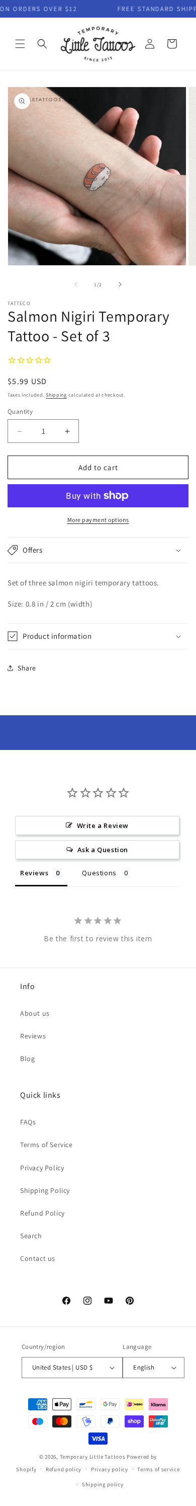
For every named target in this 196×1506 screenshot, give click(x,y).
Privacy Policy (42, 1167)
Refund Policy (42, 1213)
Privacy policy (109, 1469)
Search (31, 1235)
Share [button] (27, 667)
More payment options (98, 519)
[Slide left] (76, 284)
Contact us (37, 1258)
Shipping (56, 395)
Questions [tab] (99, 872)
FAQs (28, 1121)
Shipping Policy (45, 1190)
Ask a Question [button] (102, 849)
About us (35, 1013)
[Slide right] (120, 284)
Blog (27, 1058)
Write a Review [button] (103, 825)
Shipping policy (103, 1484)
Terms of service (158, 1469)
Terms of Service (46, 1144)
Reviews (33, 1035)
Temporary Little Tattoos (93, 1456)
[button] (20, 44)
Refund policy (63, 1469)
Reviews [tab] (34, 872)
